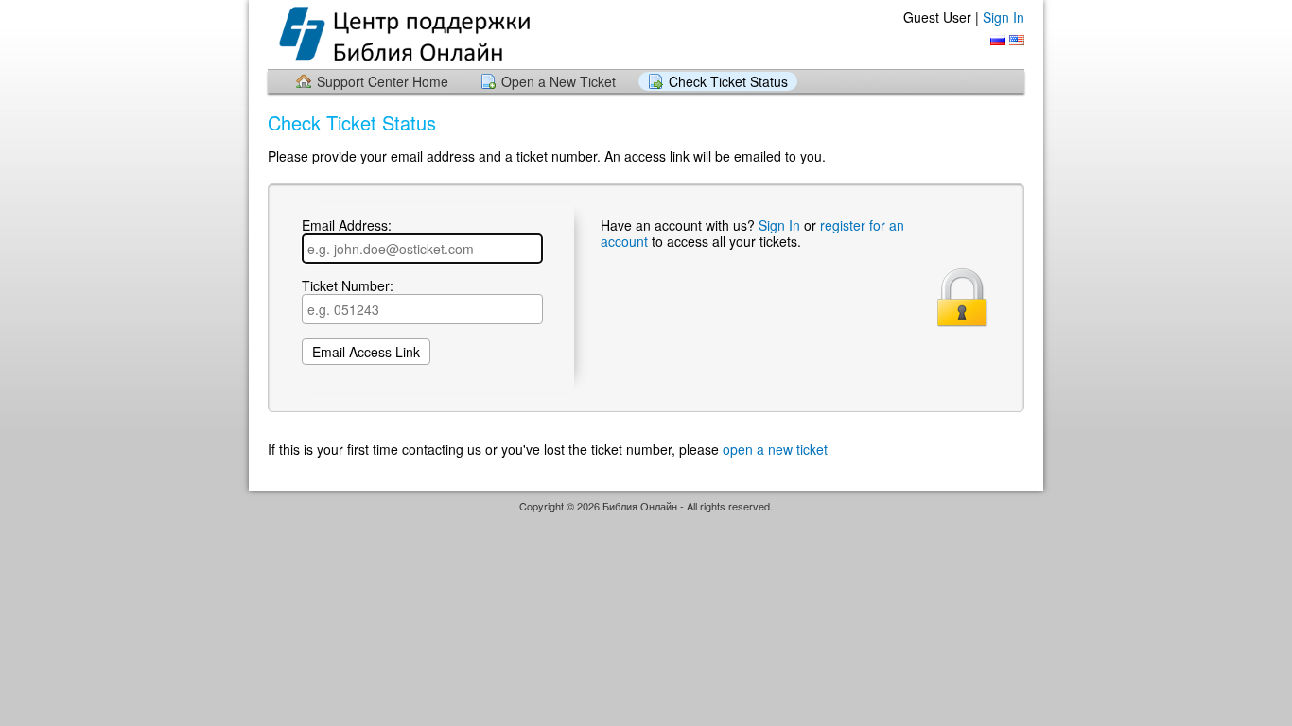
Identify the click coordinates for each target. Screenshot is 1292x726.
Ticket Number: (347, 286)
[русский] (997, 40)
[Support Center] (418, 33)
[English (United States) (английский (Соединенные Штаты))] (1016, 40)
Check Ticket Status (728, 81)
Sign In (1003, 17)
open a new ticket (775, 449)
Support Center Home (382, 81)
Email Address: (347, 225)
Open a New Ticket (558, 81)
